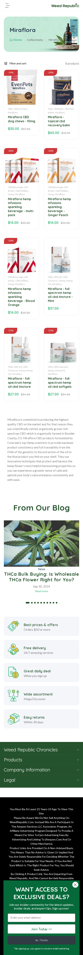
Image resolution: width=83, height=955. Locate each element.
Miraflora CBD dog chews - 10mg (21, 119)
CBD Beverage (15, 187)
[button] (28, 603)
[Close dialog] (75, 885)
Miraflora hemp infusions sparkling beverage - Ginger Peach (59, 207)
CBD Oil (58, 277)
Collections (35, 40)
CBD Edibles (22, 190)
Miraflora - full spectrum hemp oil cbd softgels (59, 383)
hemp (11, 194)
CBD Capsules (61, 366)
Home (17, 40)
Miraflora (13, 112)
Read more (41, 591)
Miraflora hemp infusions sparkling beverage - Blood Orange (21, 297)
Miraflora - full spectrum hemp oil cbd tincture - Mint (60, 295)
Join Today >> (41, 929)
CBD (10, 108)
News (41, 569)
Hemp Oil (60, 370)
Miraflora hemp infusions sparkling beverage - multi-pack (21, 207)
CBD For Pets (20, 108)
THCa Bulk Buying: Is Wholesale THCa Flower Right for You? (41, 576)
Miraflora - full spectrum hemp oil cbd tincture (19, 383)
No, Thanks (41, 940)
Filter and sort (18, 63)
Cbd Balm (59, 108)
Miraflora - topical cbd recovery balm (59, 121)
